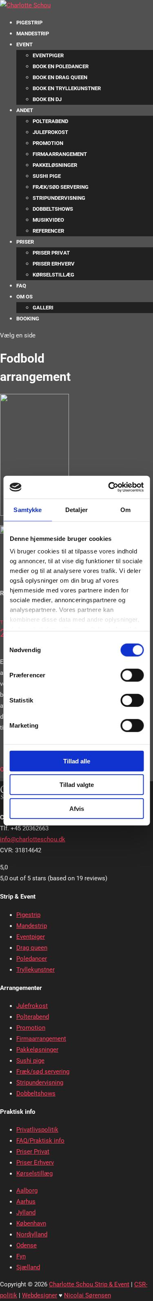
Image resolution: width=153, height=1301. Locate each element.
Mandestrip (32, 33)
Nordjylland (31, 1234)
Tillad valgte (77, 784)
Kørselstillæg (53, 275)
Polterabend (50, 121)
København (31, 1223)
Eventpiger (48, 55)
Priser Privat (51, 253)
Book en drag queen (60, 77)
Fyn (21, 1256)
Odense (26, 1245)
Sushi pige (47, 176)
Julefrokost (50, 132)
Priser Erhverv (54, 264)
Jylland (25, 1212)
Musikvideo (48, 220)
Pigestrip (29, 22)
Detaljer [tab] (76, 509)
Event (24, 44)
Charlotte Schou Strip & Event (89, 1284)
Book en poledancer (61, 66)
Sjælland (28, 1267)
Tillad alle (76, 760)
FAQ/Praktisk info (40, 1140)
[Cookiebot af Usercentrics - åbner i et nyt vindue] (109, 487)
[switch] (132, 674)
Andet (24, 110)
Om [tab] (125, 509)
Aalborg (27, 1190)
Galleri (43, 308)
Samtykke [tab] (27, 509)
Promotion (48, 143)
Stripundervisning (59, 198)
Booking (27, 319)
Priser (25, 242)
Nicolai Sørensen (87, 1295)
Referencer (48, 231)
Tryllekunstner (35, 969)
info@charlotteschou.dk (32, 839)
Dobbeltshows (53, 209)
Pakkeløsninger (55, 165)
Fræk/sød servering (61, 187)
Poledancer (31, 958)
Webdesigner (39, 1295)
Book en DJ (47, 99)
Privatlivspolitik (37, 1129)
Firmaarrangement (60, 154)
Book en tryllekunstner (67, 88)
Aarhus (25, 1201)
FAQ (21, 286)
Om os (24, 297)
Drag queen (31, 947)
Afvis (76, 808)
